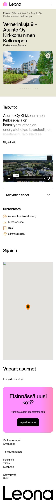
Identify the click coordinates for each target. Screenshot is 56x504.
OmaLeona (9, 443)
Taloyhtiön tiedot (17, 195)
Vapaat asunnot (28, 422)
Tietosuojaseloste (12, 451)
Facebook (8, 467)
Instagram (8, 459)
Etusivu (7, 13)
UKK (5, 478)
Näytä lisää (9, 142)
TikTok (6, 463)
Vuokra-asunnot (11, 440)
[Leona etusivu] (12, 4)
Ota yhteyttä (9, 474)
